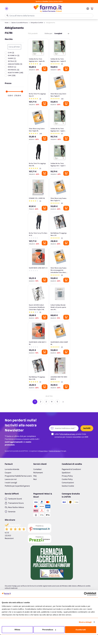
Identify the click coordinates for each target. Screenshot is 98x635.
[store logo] (47, 8)
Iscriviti (86, 428)
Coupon (8, 472)
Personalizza (47, 630)
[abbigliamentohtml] (63, 401)
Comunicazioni (68, 482)
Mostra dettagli (85, 622)
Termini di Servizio (54, 451)
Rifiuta (17, 630)
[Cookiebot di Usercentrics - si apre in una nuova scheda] (85, 594)
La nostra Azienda (12, 469)
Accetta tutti (81, 630)
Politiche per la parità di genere (17, 486)
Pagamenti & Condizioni (71, 469)
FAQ (35, 476)
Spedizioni (66, 472)
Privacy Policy (43, 451)
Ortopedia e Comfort (37, 23)
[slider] (7, 91)
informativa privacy (67, 434)
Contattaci (37, 469)
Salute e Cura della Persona (19, 23)
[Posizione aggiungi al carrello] (44, 68)
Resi (35, 479)
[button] (6, 8)
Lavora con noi (11, 479)
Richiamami (38, 472)
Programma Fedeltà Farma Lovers (18, 476)
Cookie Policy (67, 479)
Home (6, 23)
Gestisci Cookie (68, 486)
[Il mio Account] (88, 8)
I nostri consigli (11, 482)
